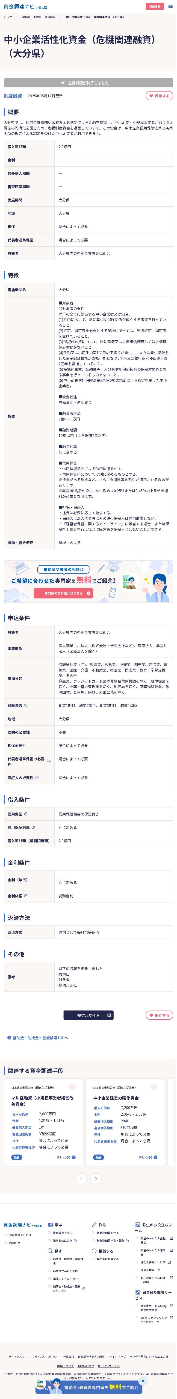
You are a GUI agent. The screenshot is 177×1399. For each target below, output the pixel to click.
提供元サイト (88, 1015)
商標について (65, 1366)
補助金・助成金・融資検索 (39, 17)
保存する (162, 95)
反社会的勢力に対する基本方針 (149, 1357)
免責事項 (68, 1357)
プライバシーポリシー (45, 1357)
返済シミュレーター (65, 1279)
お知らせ (14, 1243)
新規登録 (154, 6)
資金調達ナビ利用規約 (92, 1357)
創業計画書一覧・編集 (110, 1240)
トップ (8, 17)
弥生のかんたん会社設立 (153, 1240)
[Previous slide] (81, 1178)
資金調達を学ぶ (62, 1233)
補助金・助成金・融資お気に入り (67, 1288)
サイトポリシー (18, 1357)
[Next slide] (95, 1178)
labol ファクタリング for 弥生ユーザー (154, 1320)
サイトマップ (117, 1357)
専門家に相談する (108, 1259)
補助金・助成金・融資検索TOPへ (40, 1037)
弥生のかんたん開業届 (153, 1252)
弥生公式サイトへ (109, 1366)
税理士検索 (147, 1270)
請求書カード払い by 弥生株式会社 (154, 1308)
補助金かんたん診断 (65, 1271)
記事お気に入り (62, 1240)
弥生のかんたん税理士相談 (153, 1280)
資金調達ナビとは (20, 1235)
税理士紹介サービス (153, 1262)
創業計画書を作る (108, 1233)
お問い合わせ (85, 1366)
